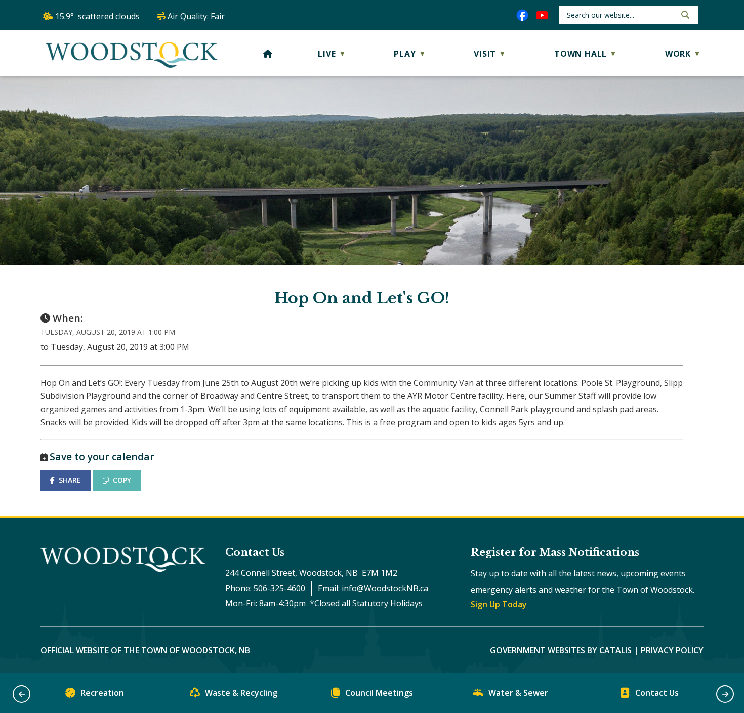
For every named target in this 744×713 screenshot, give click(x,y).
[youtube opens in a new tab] (542, 15)
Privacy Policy (672, 650)
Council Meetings (379, 692)
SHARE (70, 480)
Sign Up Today (499, 604)
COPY (122, 480)
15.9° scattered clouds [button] (97, 16)
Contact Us (657, 692)
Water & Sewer (518, 692)
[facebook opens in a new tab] (522, 15)
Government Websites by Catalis (561, 650)
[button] (684, 15)
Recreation (102, 692)
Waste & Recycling (241, 692)
